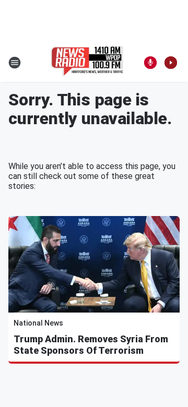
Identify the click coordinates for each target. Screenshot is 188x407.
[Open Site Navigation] (14, 62)
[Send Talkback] (150, 62)
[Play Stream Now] (170, 62)
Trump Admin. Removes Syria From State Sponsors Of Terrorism (91, 344)
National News (38, 323)
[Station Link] (87, 62)
